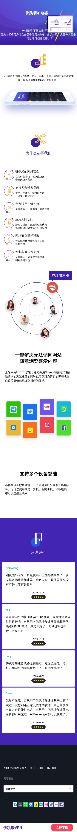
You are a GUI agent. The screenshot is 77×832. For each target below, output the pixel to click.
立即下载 (62, 827)
